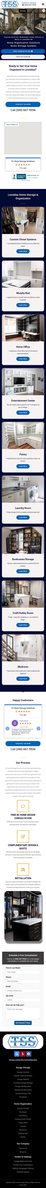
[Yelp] (22, 1054)
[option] (23, 727)
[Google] (17, 1054)
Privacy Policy (23, 1185)
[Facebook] (28, 1054)
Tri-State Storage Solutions (23, 161)
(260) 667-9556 (26, 110)
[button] (43, 4)
